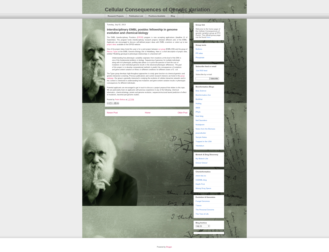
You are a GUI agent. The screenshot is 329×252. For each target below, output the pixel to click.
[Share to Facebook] (115, 103)
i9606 (198, 108)
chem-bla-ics (201, 176)
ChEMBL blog (201, 180)
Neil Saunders (201, 120)
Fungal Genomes (203, 201)
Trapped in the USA (204, 141)
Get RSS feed (201, 70)
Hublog (198, 103)
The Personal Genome (205, 210)
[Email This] (108, 103)
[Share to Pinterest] (118, 103)
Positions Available (157, 16)
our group (161, 49)
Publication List (136, 16)
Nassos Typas (112, 52)
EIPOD (140, 37)
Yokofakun (200, 146)
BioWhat (199, 99)
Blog (173, 16)
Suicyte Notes (201, 137)
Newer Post (112, 113)
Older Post (182, 113)
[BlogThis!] (110, 103)
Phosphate (200, 58)
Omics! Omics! (201, 163)
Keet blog (199, 116)
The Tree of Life (202, 214)
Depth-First (200, 184)
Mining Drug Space (203, 188)
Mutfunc (199, 49)
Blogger (169, 247)
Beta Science (201, 91)
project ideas (111, 44)
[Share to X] (113, 103)
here (209, 37)
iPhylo (198, 112)
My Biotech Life (202, 159)
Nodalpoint (200, 125)
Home (147, 113)
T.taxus (198, 205)
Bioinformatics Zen (203, 95)
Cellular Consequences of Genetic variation (157, 9)
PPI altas (199, 53)
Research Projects (116, 16)
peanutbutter (201, 133)
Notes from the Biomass (205, 129)
